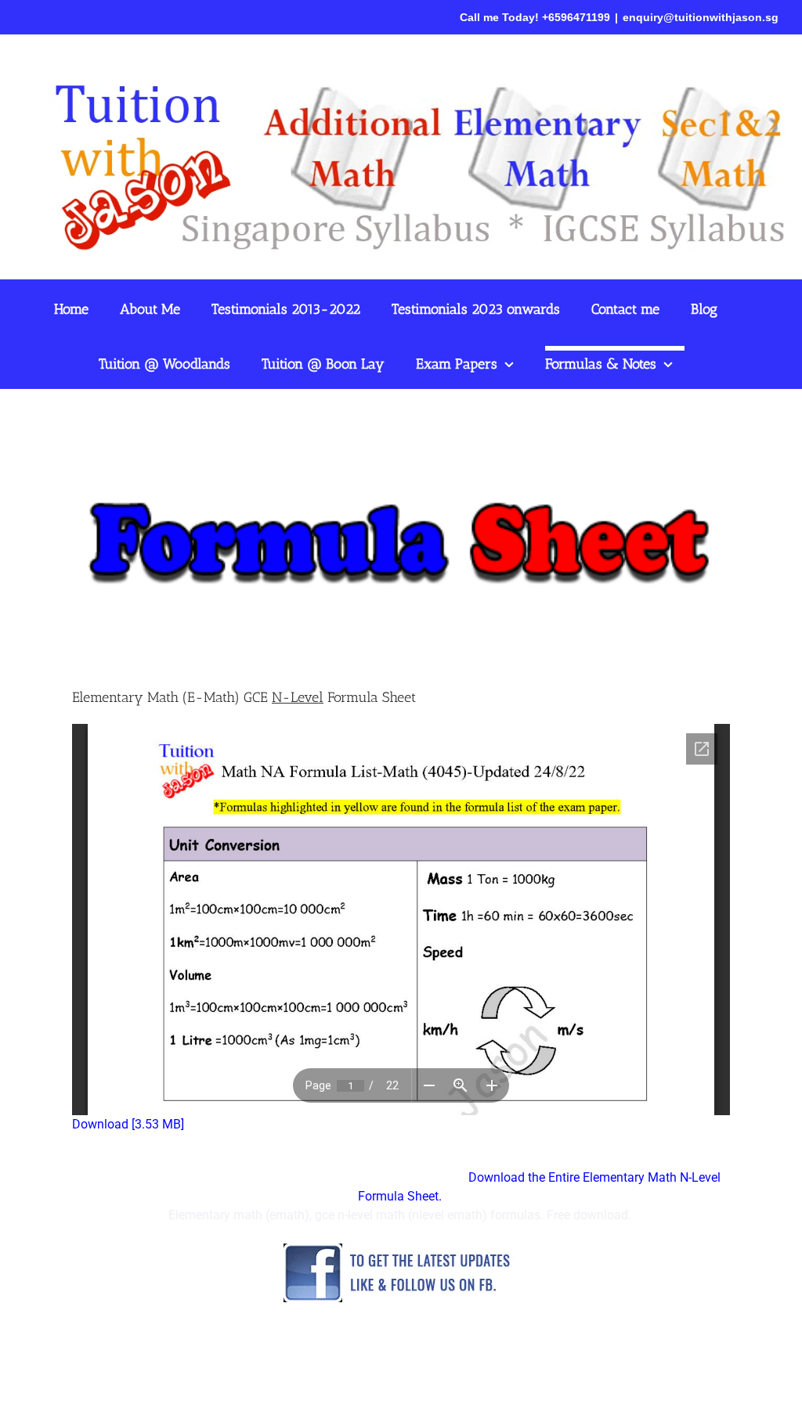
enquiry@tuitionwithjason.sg (701, 17)
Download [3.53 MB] (128, 1124)
